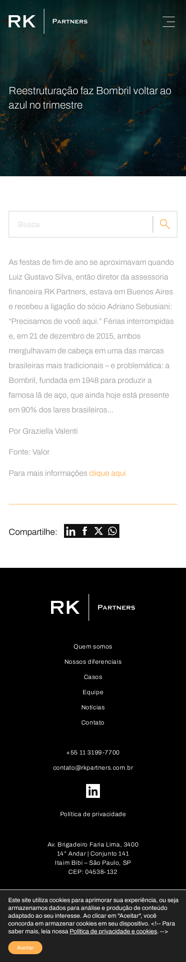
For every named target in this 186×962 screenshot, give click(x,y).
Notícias (93, 707)
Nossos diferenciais (93, 662)
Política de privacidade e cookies (113, 931)
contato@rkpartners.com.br (93, 767)
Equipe (93, 692)
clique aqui (107, 473)
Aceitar (25, 948)
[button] (71, 532)
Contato (93, 722)
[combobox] (81, 224)
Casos (93, 677)
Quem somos (93, 646)
